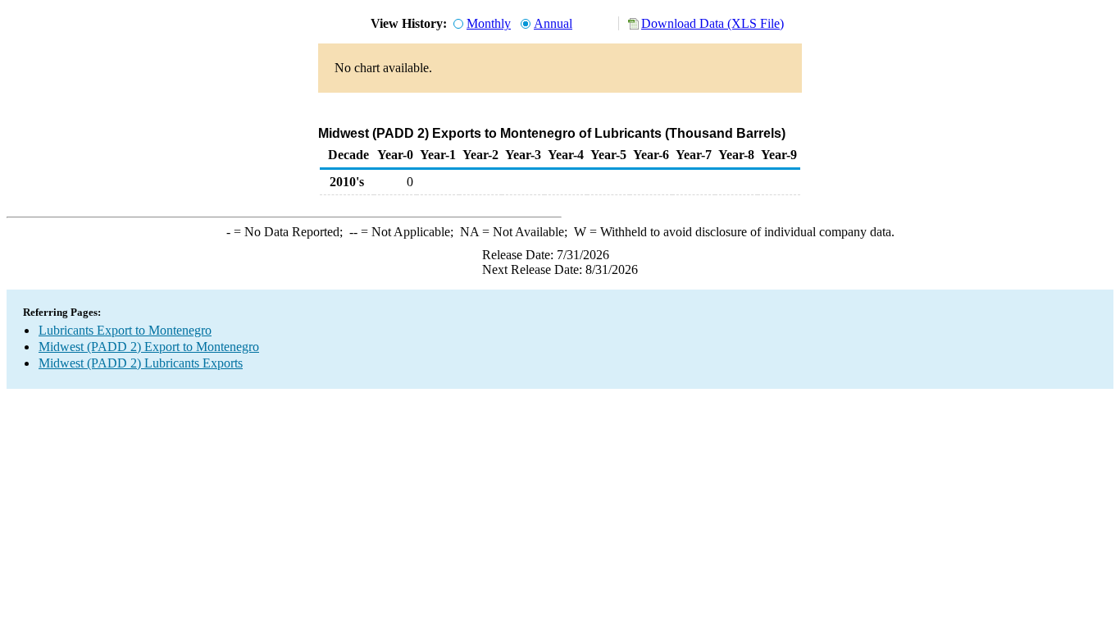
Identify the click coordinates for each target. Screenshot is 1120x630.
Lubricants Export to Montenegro (125, 330)
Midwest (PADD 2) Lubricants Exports (141, 363)
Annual (553, 23)
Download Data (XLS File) (712, 23)
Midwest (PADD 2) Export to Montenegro (149, 347)
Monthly (489, 23)
